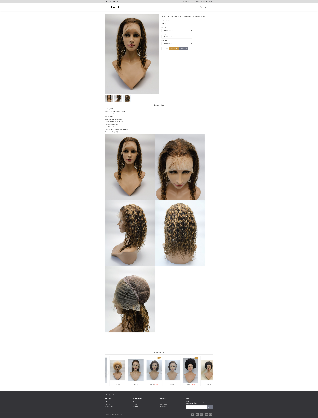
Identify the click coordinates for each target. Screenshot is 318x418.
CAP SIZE (163, 27)
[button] (106, 372)
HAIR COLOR (164, 40)
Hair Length (164, 34)
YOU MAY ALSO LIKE (159, 352)
